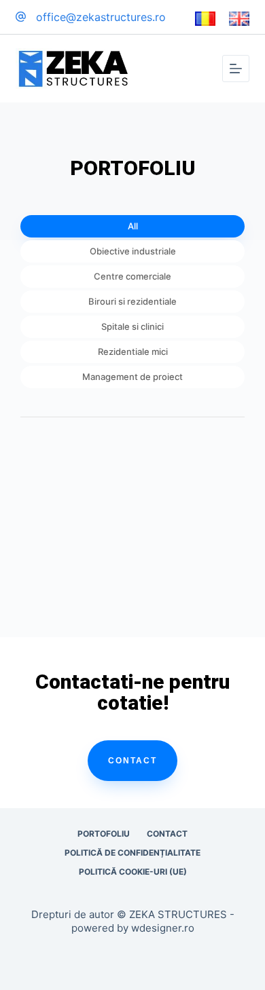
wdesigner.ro (162, 927)
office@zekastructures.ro (101, 17)
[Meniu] (235, 68)
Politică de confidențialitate (132, 853)
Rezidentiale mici (133, 351)
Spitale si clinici (132, 326)
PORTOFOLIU (103, 834)
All (133, 226)
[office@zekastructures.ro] (21, 17)
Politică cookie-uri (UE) (133, 872)
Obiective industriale (133, 251)
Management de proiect (132, 376)
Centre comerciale (132, 276)
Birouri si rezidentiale (132, 301)
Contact (132, 760)
